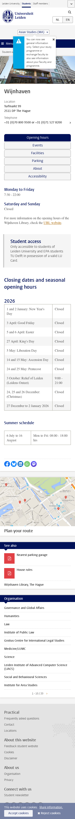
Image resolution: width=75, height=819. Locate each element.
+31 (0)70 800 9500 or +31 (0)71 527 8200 (33, 122)
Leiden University (11, 3)
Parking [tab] (37, 161)
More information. (51, 807)
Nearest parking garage (32, 555)
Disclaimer (10, 758)
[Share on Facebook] (7, 464)
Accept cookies (18, 813)
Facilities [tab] (37, 153)
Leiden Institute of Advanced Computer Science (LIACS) (35, 667)
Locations (10, 731)
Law (7, 624)
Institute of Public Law (19, 632)
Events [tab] (37, 145)
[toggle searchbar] (69, 12)
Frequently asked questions (21, 719)
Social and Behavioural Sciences (25, 677)
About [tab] (37, 168)
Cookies (9, 752)
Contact (9, 725)
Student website (11, 52)
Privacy (8, 780)
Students (26, 3)
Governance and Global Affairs (24, 608)
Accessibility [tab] (37, 176)
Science (9, 657)
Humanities (11, 616)
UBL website (52, 222)
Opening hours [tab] (38, 137)
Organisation (12, 774)
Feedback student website (21, 746)
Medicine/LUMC (15, 649)
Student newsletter (16, 795)
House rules (24, 570)
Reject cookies (50, 813)
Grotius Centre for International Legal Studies (34, 641)
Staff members (40, 3)
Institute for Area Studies (20, 685)
